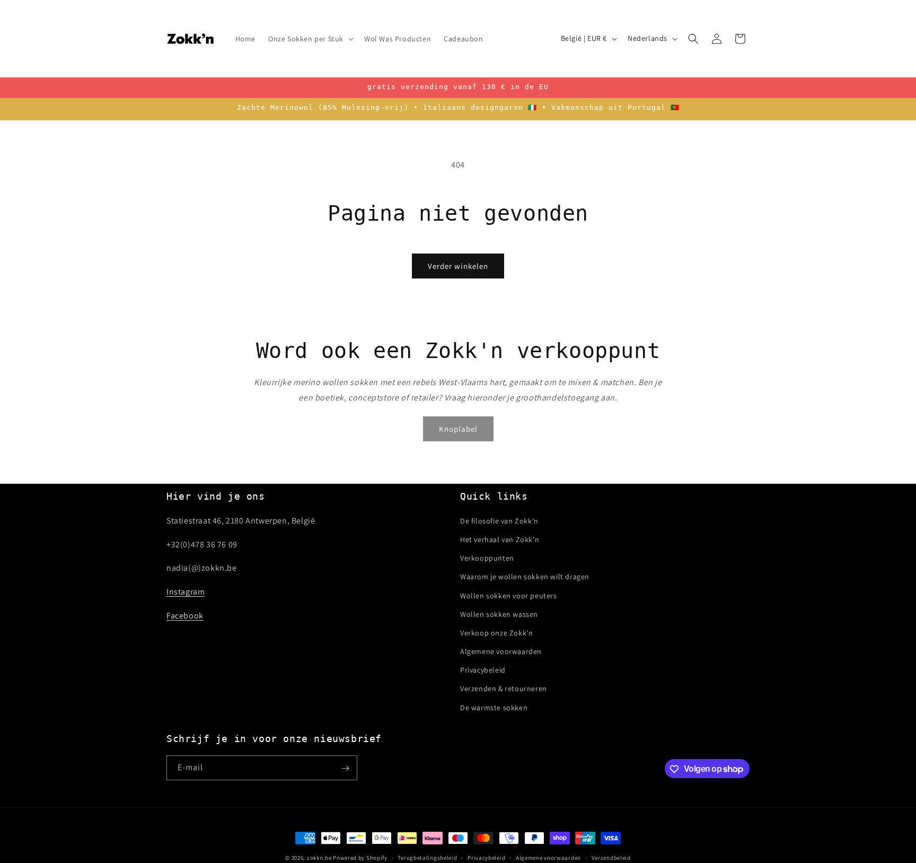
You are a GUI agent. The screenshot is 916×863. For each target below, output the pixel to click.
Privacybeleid (483, 670)
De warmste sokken (493, 707)
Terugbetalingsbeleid (427, 857)
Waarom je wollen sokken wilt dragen (524, 576)
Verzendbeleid (611, 857)
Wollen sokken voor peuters (508, 595)
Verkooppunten (487, 558)
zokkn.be (319, 857)
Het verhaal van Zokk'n (499, 539)
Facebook (185, 615)
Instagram (185, 591)
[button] (310, 38)
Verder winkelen (458, 266)
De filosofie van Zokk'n (499, 520)
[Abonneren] (345, 768)
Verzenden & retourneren (503, 688)
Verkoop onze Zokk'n (496, 632)
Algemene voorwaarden (501, 651)
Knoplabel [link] (458, 428)
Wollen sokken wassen (499, 613)
